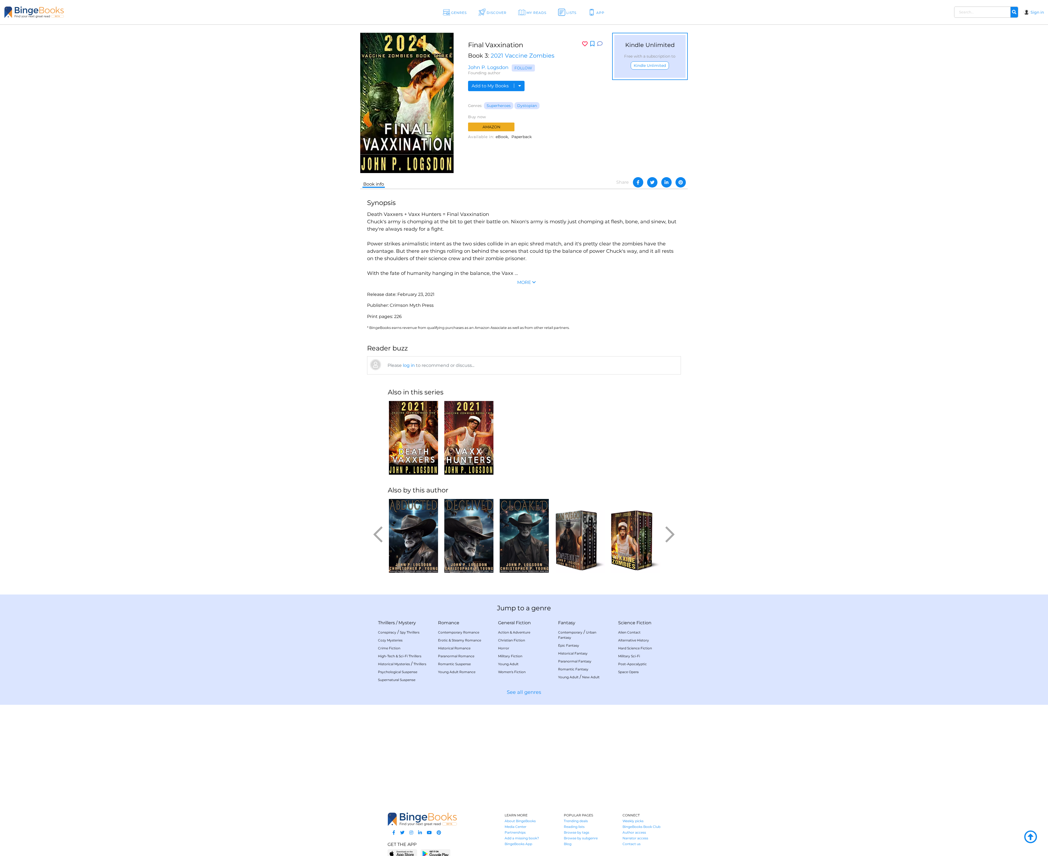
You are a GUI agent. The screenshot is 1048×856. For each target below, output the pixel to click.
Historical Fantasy (573, 653)
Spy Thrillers (409, 632)
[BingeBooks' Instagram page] (411, 832)
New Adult (591, 677)
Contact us (632, 844)
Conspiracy (387, 632)
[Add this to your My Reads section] (592, 44)
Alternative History (633, 640)
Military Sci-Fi (629, 656)
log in (409, 365)
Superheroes (499, 105)
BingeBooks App (518, 844)
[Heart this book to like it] (585, 44)
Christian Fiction (511, 640)
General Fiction (514, 622)
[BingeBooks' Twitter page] (402, 832)
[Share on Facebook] (638, 182)
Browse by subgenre (581, 838)
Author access (634, 832)
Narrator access (635, 838)
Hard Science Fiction (635, 648)
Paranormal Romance (456, 656)
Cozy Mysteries (390, 640)
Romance (448, 622)
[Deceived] (468, 536)
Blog (567, 844)
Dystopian (527, 105)
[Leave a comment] (600, 44)
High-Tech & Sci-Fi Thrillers (399, 656)
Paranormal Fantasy (574, 661)
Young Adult (508, 664)
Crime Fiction (389, 648)
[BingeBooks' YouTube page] (429, 832)
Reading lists (574, 827)
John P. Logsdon (488, 67)
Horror (503, 648)
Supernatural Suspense (396, 680)
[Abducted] (413, 536)
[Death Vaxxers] (413, 438)
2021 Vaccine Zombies (522, 55)
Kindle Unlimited (650, 65)
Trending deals (576, 821)
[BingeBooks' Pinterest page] (439, 832)
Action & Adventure (514, 632)
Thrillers (386, 622)
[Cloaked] (524, 536)
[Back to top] (1030, 837)
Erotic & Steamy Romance (459, 640)
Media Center (515, 827)
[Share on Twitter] (652, 182)
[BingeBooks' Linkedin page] (420, 832)
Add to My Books (491, 85)
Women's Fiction (512, 672)
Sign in (1037, 12)
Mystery (407, 622)
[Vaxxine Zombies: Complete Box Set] (634, 536)
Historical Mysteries (394, 664)
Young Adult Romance (456, 672)
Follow (523, 68)
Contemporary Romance (458, 632)
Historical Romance (454, 648)
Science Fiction (634, 622)
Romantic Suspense (454, 664)
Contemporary (570, 632)
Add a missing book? (522, 838)
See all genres (524, 692)
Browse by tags (576, 832)
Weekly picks (633, 821)
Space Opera (628, 672)
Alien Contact (629, 632)
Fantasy (566, 622)
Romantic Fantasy (573, 669)
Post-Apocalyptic (632, 664)
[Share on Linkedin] (666, 182)
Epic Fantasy (568, 645)
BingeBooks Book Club (641, 827)
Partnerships (515, 832)
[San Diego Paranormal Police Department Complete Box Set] (579, 536)
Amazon (491, 126)
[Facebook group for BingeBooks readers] (393, 832)
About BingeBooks (520, 821)
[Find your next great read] (101, 12)
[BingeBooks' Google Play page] (435, 853)
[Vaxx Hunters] (468, 438)
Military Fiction (510, 656)
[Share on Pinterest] (680, 182)
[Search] (1014, 12)
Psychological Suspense (397, 672)
